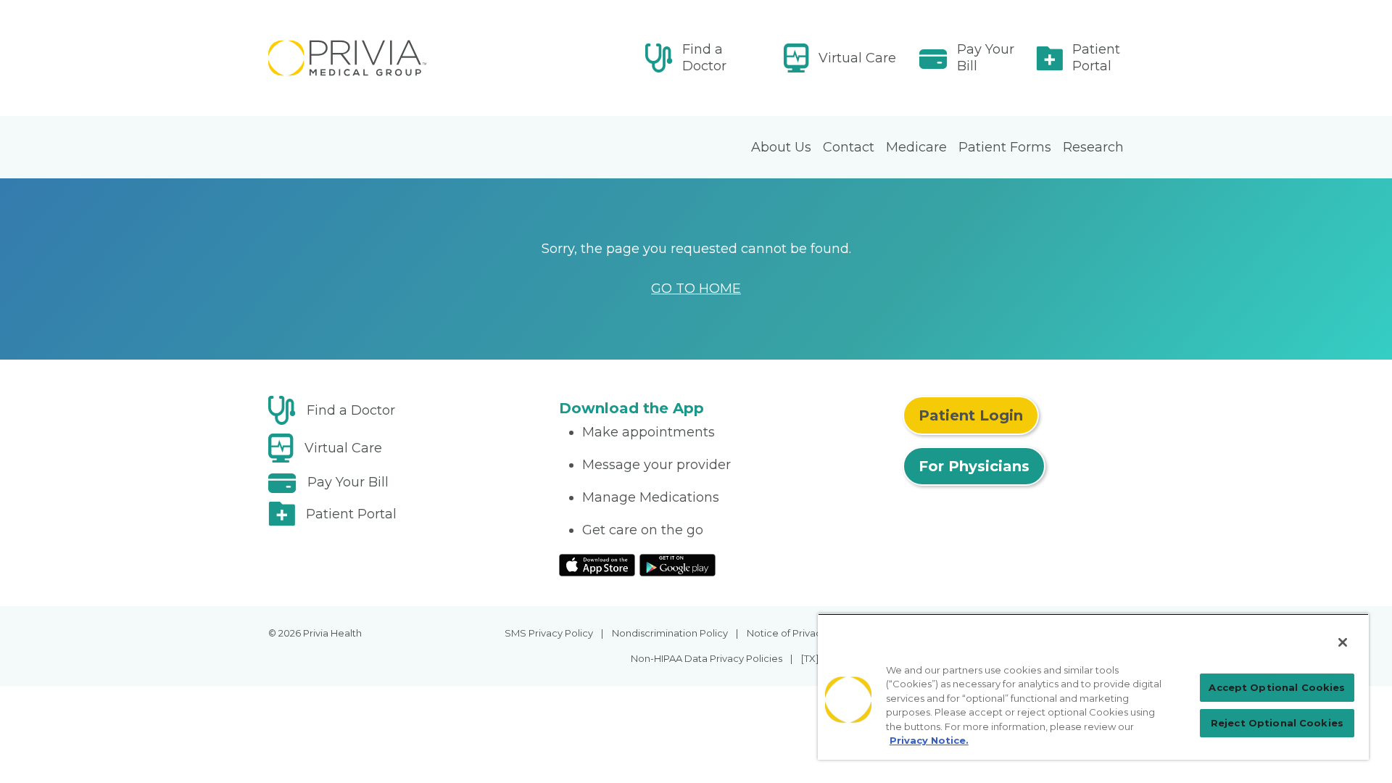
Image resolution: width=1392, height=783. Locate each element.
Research (1093, 147)
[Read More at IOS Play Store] (597, 564)
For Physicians (974, 466)
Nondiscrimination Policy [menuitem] (670, 633)
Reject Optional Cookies (1277, 723)
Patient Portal (1096, 57)
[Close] (1343, 642)
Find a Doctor (704, 57)
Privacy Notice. (929, 740)
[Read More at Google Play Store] (677, 564)
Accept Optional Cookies (1277, 687)
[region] (1093, 686)
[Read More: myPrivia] (405, 58)
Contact (848, 147)
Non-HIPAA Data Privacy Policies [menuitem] (706, 658)
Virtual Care (857, 58)
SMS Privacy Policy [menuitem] (549, 633)
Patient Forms (1004, 147)
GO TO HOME (696, 289)
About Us (781, 147)
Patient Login (971, 415)
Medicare (916, 147)
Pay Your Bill (985, 57)
